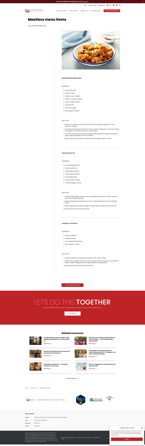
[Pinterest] (113, 5)
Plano (35, 420)
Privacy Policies (79, 437)
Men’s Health (73, 11)
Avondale (41, 417)
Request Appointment (112, 11)
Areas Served (92, 5)
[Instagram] (110, 5)
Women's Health (61, 11)
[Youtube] (116, 5)
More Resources (95, 11)
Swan (60, 417)
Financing (62, 400)
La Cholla (49, 417)
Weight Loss (83, 11)
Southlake (39, 420)
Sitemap (63, 439)
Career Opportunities (43, 400)
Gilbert (44, 417)
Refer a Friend (54, 400)
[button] (142, 428)
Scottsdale (56, 417)
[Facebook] (107, 5)
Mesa (52, 417)
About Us (32, 400)
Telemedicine (64, 417)
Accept (127, 439)
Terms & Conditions (87, 437)
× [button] (143, 1)
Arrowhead (36, 417)
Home (29, 26)
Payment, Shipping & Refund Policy (67, 437)
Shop (85, 5)
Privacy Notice (136, 432)
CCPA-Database (96, 437)
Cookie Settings (114, 435)
